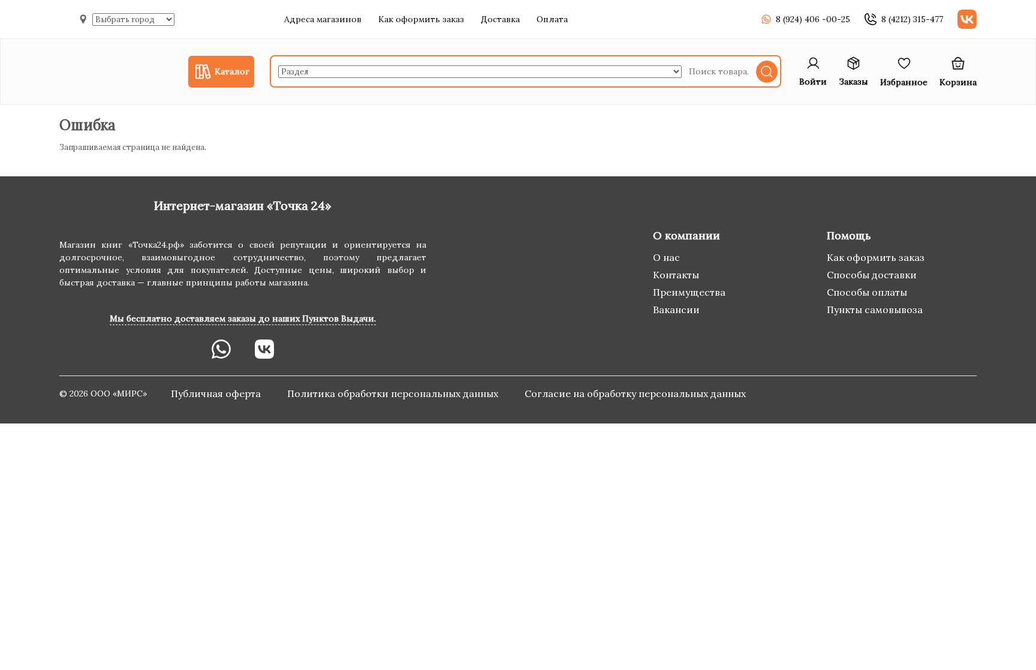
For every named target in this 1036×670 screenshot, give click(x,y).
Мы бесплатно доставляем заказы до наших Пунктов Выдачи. (243, 318)
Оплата (552, 19)
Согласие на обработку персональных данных (635, 393)
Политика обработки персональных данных (394, 393)
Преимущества (689, 292)
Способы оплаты (867, 292)
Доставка (500, 19)
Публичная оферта (217, 393)
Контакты (676, 275)
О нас (666, 257)
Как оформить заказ (421, 19)
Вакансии (676, 310)
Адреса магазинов (323, 19)
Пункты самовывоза (875, 310)
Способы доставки (872, 275)
